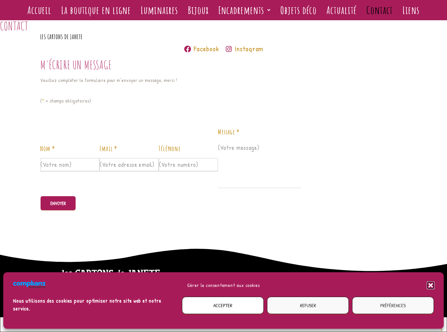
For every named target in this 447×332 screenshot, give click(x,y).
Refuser (308, 305)
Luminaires (159, 10)
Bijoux (198, 10)
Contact (379, 10)
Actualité (342, 10)
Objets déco (298, 10)
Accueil (39, 10)
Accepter (222, 305)
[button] (430, 285)
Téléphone (170, 148)
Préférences (393, 305)
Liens (411, 10)
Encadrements (241, 10)
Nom (47, 148)
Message (229, 132)
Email (108, 148)
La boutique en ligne (96, 10)
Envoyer (58, 203)
